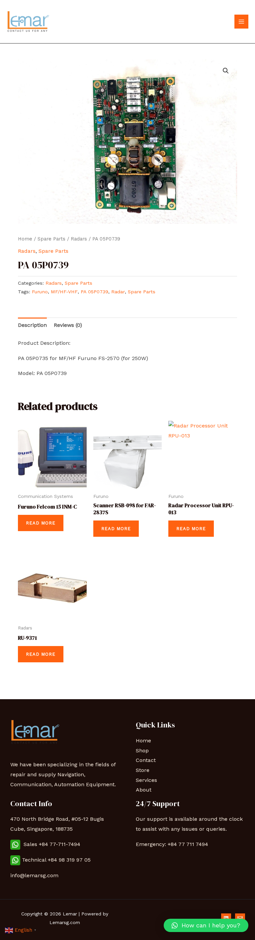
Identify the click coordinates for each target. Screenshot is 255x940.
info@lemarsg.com (34, 875)
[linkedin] (226, 918)
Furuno (40, 291)
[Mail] (240, 918)
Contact (146, 760)
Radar (118, 291)
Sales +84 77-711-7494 (50, 844)
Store (142, 770)
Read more (40, 522)
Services (146, 780)
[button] (226, 71)
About (143, 790)
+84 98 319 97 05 (70, 860)
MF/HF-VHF (64, 291)
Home (25, 239)
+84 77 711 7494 (188, 844)
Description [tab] (32, 325)
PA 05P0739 (94, 291)
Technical (35, 860)
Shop (142, 750)
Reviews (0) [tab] (68, 325)
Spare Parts (51, 239)
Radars (79, 239)
